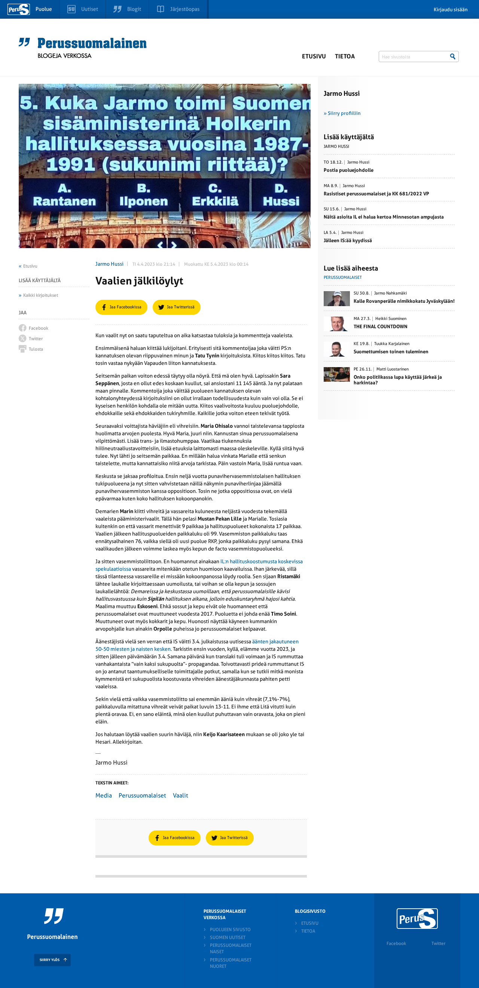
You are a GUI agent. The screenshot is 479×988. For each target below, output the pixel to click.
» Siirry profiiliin (342, 113)
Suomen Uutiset (227, 937)
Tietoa (345, 56)
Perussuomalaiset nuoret (230, 963)
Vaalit (180, 795)
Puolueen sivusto (230, 929)
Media (103, 795)
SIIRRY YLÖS (50, 960)
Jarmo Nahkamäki (390, 293)
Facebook (396, 943)
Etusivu (314, 56)
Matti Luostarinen (392, 369)
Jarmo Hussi (109, 264)
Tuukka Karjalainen (391, 344)
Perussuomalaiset (142, 795)
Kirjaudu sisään (451, 9)
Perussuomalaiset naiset (230, 948)
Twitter (438, 943)
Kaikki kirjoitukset (40, 295)
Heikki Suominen (390, 319)
